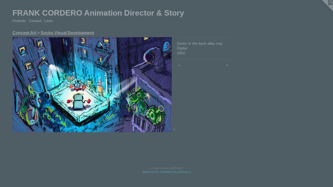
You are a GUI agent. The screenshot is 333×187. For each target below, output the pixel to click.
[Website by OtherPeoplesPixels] (322, 10)
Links (48, 21)
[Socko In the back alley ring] (92, 84)
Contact (35, 21)
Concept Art (24, 33)
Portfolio (19, 21)
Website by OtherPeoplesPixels (166, 172)
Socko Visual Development (67, 33)
